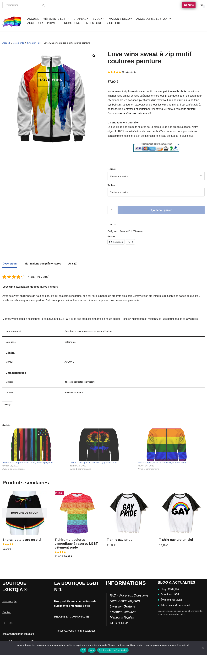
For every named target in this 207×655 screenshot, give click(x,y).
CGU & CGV (119, 623)
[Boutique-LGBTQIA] (12, 21)
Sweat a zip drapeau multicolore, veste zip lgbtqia (27, 462)
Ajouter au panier (161, 210)
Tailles (111, 185)
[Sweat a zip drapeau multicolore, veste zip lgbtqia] (34, 444)
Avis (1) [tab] (72, 263)
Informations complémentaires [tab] (42, 263)
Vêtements (18, 43)
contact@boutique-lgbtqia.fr (18, 634)
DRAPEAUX (81, 18)
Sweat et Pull (33, 43)
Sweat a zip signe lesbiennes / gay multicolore (93, 462)
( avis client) (129, 72)
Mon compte (9, 601)
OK (83, 650)
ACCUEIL (33, 18)
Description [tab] (9, 263)
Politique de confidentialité (113, 650)
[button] (68, 18)
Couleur (112, 169)
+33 (10, 623)
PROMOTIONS (71, 23)
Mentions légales (122, 617)
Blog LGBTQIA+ (170, 589)
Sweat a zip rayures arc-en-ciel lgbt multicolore (162, 462)
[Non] (203, 648)
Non (92, 650)
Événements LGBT (171, 599)
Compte (189, 5)
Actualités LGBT (170, 594)
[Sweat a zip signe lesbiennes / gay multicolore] (102, 444)
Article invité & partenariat (175, 605)
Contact (6, 612)
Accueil (6, 43)
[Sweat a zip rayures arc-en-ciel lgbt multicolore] (170, 444)
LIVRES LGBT (93, 23)
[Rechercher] (43, 5)
